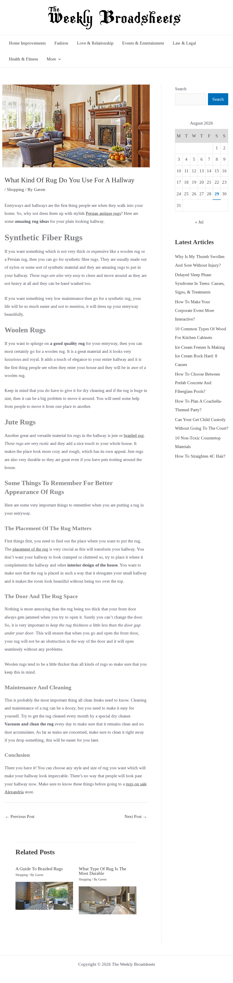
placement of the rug (30, 549)
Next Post (135, 816)
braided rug (134, 435)
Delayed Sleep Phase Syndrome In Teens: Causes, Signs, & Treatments (200, 283)
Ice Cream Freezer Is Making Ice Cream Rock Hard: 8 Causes (200, 356)
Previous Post (19, 816)
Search (181, 88)
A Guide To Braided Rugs (39, 868)
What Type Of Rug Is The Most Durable (102, 871)
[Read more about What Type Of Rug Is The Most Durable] (108, 900)
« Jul (199, 222)
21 (209, 182)
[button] (58, 59)
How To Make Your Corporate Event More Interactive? (194, 310)
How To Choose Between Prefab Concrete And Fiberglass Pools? (197, 383)
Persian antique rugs (103, 213)
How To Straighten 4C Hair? (200, 456)
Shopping (15, 189)
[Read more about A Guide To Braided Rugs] (44, 895)
